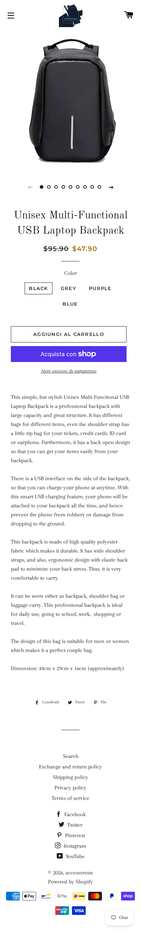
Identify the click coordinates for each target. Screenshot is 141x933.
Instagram (74, 846)
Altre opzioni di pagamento (69, 371)
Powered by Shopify (70, 881)
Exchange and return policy (70, 766)
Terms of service (70, 798)
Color (70, 273)
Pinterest (74, 835)
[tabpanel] (70, 99)
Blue (70, 304)
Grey (68, 288)
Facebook (74, 814)
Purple (100, 288)
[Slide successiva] (111, 187)
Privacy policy (70, 787)
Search (70, 756)
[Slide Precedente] (30, 187)
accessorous (79, 872)
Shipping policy (70, 777)
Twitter (74, 825)
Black (38, 288)
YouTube (74, 856)
